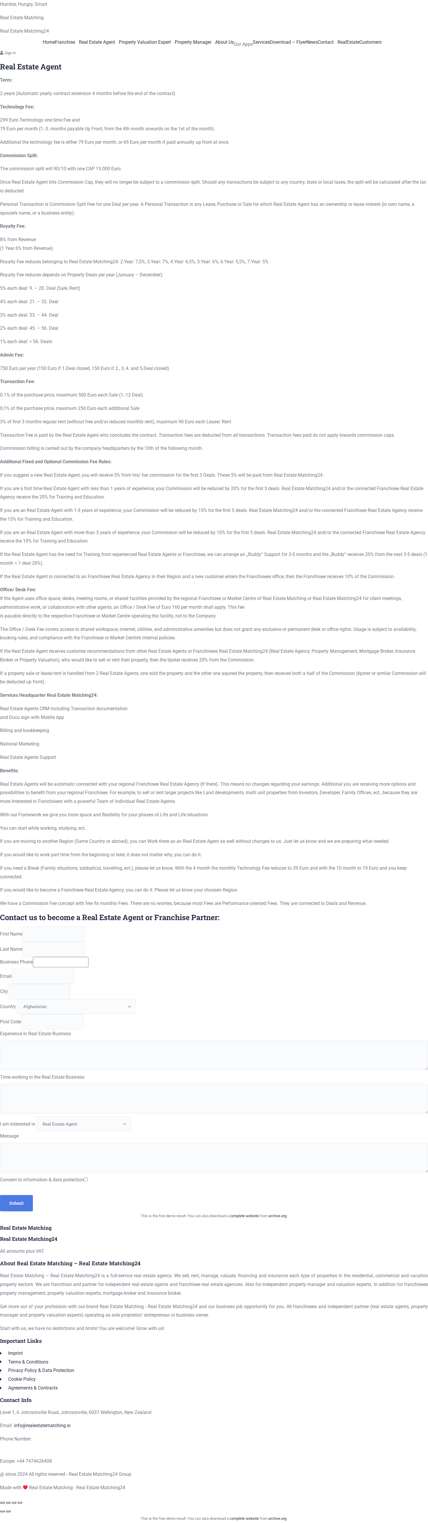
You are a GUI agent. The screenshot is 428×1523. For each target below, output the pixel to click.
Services (261, 42)
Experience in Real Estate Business (35, 1033)
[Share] (14, 1502)
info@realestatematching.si (42, 1425)
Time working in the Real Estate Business (42, 1077)
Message (9, 1136)
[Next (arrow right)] (8, 1511)
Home (49, 42)
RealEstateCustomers (359, 42)
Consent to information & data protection (42, 1179)
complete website (244, 1216)
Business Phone (16, 962)
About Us (224, 42)
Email (6, 976)
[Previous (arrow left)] (2, 1511)
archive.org (277, 1216)
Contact (326, 42)
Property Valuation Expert (145, 42)
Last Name (11, 949)
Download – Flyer (288, 42)
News (312, 42)
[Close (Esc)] (19, 1502)
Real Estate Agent (97, 42)
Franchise (65, 42)
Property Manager (193, 42)
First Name (11, 934)
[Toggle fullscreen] (8, 1502)
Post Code (10, 1021)
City (4, 991)
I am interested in (17, 1124)
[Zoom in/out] (2, 1502)
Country (8, 1006)
